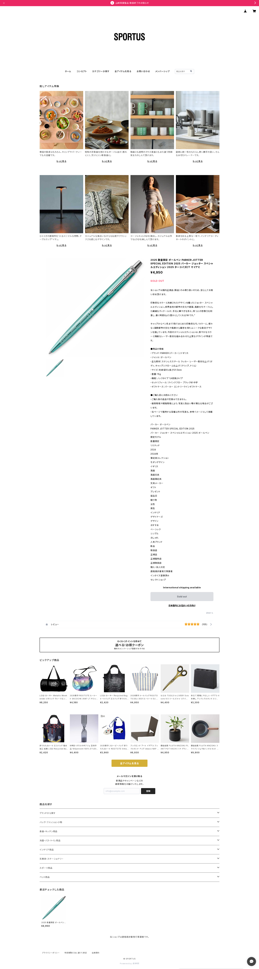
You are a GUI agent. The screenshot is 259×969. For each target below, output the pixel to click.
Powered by (126, 963)
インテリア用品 (47, 849)
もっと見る (61, 161)
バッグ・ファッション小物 (51, 822)
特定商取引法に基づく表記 (75, 953)
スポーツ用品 (46, 868)
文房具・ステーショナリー (52, 858)
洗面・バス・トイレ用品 (50, 840)
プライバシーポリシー (51, 953)
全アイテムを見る (123, 71)
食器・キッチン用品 (48, 831)
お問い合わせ (143, 71)
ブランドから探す (47, 813)
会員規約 (95, 953)
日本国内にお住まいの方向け (181, 605)
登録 (148, 791)
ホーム (68, 71)
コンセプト (82, 71)
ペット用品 (45, 877)
